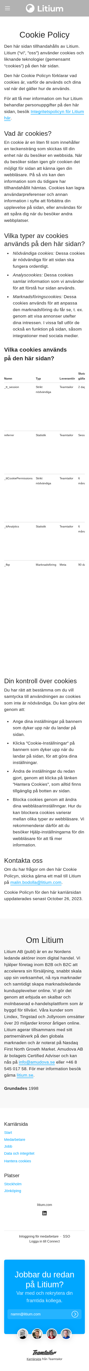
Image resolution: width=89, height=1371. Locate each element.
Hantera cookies (17, 1161)
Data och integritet (19, 1153)
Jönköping (12, 1191)
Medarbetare (14, 1140)
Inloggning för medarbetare (39, 1236)
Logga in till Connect (44, 1241)
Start (8, 1133)
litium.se (25, 1075)
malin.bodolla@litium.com (35, 882)
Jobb (8, 1146)
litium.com (44, 1205)
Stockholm (13, 1184)
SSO (66, 1236)
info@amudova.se (37, 1062)
